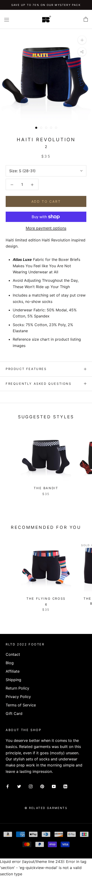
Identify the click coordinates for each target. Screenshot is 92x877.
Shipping (13, 679)
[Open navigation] (6, 19)
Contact (13, 654)
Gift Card (14, 713)
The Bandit (46, 488)
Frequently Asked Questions (38, 383)
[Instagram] (31, 786)
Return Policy (17, 688)
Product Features (26, 369)
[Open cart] (86, 19)
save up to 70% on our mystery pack (46, 5)
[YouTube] (54, 786)
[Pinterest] (42, 786)
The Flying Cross (46, 598)
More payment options (46, 228)
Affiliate (13, 671)
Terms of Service (21, 705)
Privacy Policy (18, 696)
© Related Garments (46, 808)
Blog (10, 662)
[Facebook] (7, 786)
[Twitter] (19, 786)
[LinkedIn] (65, 786)
